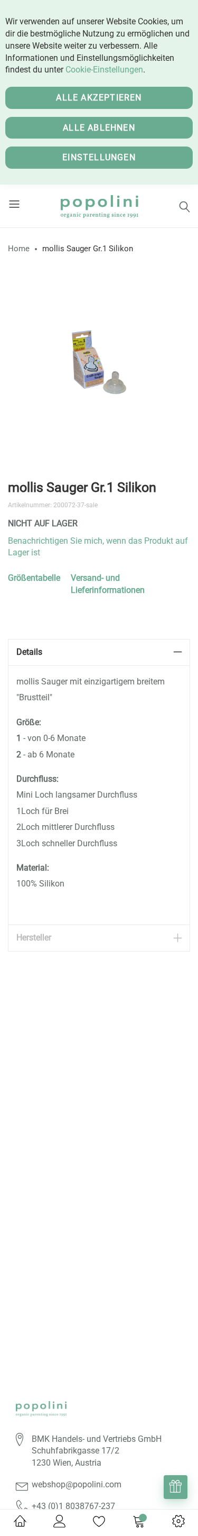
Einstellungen (99, 157)
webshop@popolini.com (76, 1484)
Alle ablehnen (99, 128)
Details (29, 652)
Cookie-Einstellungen (104, 70)
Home (19, 248)
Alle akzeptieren (99, 98)
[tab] (99, 652)
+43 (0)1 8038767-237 (73, 1506)
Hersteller (33, 937)
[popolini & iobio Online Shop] (99, 206)
